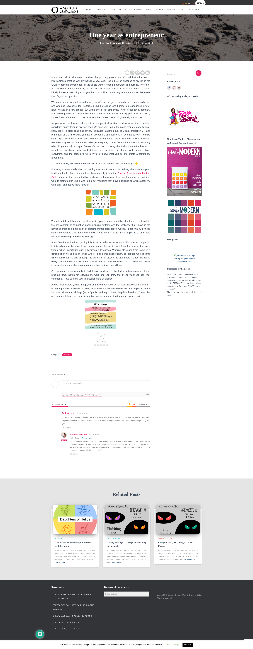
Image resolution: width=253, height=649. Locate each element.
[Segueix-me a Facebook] (169, 88)
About (149, 10)
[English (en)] (189, 3)
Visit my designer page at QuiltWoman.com (184, 260)
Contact (159, 10)
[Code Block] (89, 394)
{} (96, 395)
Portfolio (101, 10)
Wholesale (172, 10)
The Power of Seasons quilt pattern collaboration (72, 596)
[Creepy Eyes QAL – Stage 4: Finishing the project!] (126, 519)
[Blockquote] (85, 394)
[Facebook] (127, 72)
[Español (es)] (186, 3)
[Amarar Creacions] (64, 10)
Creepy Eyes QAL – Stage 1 (66, 629)
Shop (88, 10)
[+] (100, 395)
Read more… (61, 562)
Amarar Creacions (78, 434)
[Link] (93, 394)
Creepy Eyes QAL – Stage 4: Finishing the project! (73, 607)
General (67, 355)
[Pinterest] (137, 72)
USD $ (200, 3)
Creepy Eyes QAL (114, 538)
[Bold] (63, 394)
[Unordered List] (82, 394)
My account (194, 10)
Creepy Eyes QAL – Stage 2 (66, 622)
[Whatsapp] (132, 72)
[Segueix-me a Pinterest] (174, 88)
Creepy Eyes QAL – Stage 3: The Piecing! (73, 616)
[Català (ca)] (183, 3)
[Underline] (71, 394)
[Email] (147, 72)
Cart (183, 10)
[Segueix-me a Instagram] (179, 88)
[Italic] (67, 394)
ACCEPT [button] (187, 645)
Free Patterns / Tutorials (130, 10)
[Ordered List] (78, 394)
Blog (113, 10)
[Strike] (74, 394)
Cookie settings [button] (172, 644)
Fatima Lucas (87, 438)
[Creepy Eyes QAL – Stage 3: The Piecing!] (178, 519)
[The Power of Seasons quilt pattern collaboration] (75, 519)
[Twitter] (142, 72)
